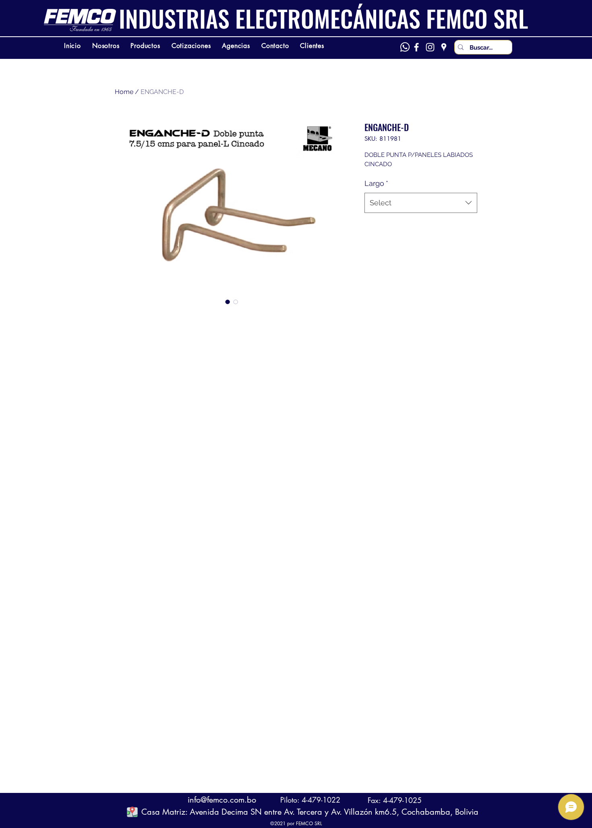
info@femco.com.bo (222, 800)
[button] (132, 811)
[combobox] (420, 203)
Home (124, 92)
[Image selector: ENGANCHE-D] (228, 302)
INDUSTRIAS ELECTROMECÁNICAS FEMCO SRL (323, 18)
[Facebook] (416, 47)
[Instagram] (430, 47)
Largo (376, 183)
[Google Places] (443, 47)
